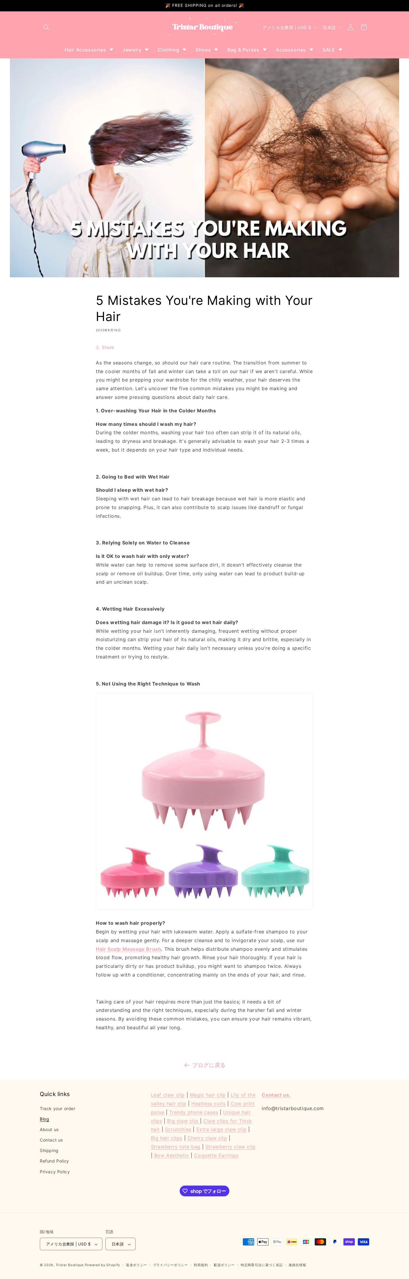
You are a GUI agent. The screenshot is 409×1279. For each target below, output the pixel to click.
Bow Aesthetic (171, 1155)
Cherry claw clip (207, 1138)
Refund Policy (54, 1160)
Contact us (51, 1139)
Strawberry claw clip (230, 1146)
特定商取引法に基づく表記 (262, 1265)
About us (49, 1129)
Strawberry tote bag (175, 1146)
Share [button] (108, 347)
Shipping (49, 1150)
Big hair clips (166, 1138)
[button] (46, 27)
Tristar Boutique (70, 1265)
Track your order (57, 1108)
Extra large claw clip (221, 1129)
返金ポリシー (136, 1265)
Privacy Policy (55, 1171)
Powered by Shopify (102, 1265)
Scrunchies (178, 1129)
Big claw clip (183, 1121)
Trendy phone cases (193, 1112)
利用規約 (201, 1265)
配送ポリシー (224, 1265)
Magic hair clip (208, 1095)
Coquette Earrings (216, 1155)
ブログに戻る (209, 1065)
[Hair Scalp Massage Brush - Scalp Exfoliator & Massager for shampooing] (204, 910)
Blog (44, 1118)
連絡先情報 (297, 1265)
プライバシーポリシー (170, 1265)
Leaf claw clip (168, 1095)
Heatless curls (208, 1103)
